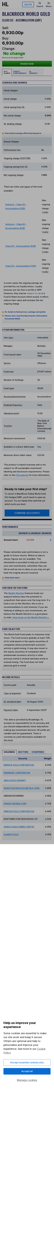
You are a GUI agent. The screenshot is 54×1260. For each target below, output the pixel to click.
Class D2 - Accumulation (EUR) (20, 246)
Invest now (27, 63)
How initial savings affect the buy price (23, 133)
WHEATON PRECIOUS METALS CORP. (22, 788)
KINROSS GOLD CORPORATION (19, 811)
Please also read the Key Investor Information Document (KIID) (26, 317)
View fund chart (12, 578)
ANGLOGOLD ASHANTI (15, 780)
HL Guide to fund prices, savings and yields (25, 312)
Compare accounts (27, 513)
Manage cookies (27, 1080)
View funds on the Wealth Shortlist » (30, 617)
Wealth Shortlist (16, 593)
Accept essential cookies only (27, 1062)
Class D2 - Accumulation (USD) (20, 266)
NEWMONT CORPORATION (17, 773)
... (41, 72)
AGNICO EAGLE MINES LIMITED (19, 827)
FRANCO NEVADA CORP (15, 803)
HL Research (33, 72)
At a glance (7, 72)
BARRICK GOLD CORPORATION (19, 765)
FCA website (22, 475)
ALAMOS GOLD (11, 834)
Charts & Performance (19, 72)
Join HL (28, 4)
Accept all (27, 1071)
